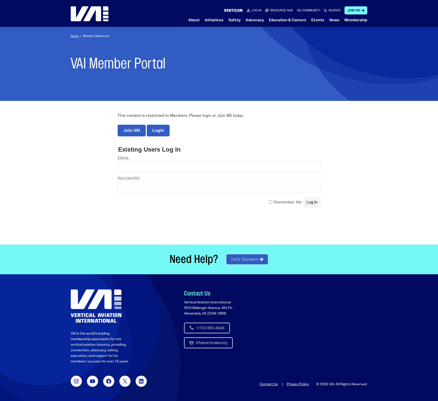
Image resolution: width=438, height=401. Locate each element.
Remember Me (288, 202)
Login (158, 130)
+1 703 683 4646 (210, 328)
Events (317, 20)
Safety (234, 20)
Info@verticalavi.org (211, 342)
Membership (355, 20)
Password (129, 178)
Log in (256, 10)
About (194, 20)
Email (123, 158)
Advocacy (255, 20)
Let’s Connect (244, 259)
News (334, 20)
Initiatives (214, 20)
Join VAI (353, 10)
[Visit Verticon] (233, 10)
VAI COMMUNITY (308, 10)
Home (75, 36)
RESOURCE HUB (281, 10)
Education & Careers (287, 20)
